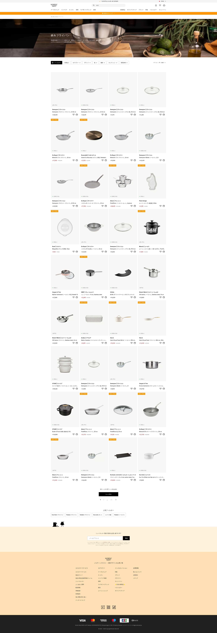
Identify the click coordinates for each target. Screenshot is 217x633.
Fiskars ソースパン (119, 515)
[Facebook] (103, 607)
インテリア (64, 9)
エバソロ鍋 (108, 515)
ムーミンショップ (103, 590)
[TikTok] (114, 607)
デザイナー (118, 578)
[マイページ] (156, 5)
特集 (146, 9)
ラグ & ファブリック (85, 9)
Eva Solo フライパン (57, 515)
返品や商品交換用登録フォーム (84, 578)
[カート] (164, 5)
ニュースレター (80, 581)
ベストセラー (153, 9)
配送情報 (78, 587)
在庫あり (66, 62)
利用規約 (78, 594)
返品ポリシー (79, 575)
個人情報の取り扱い (81, 597)
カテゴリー (76, 62)
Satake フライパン (85, 515)
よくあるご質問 (80, 584)
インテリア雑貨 (102, 578)
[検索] (93, 5)
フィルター (57, 62)
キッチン (71, 9)
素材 (102, 62)
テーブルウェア (55, 9)
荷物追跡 (78, 590)
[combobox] (162, 1)
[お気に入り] (160, 5)
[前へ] (51, 515)
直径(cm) (123, 62)
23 (111, 499)
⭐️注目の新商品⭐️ (120, 584)
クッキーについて (80, 600)
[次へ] (166, 515)
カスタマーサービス (81, 572)
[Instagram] (108, 607)
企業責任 (135, 575)
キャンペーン (162, 9)
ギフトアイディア (132, 9)
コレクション (111, 62)
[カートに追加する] (77, 114)
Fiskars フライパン (71, 515)
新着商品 (122, 9)
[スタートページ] (54, 5)
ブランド (141, 9)
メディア (135, 578)
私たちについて (137, 572)
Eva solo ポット (97, 515)
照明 (77, 9)
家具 (94, 9)
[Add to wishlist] (73, 114)
